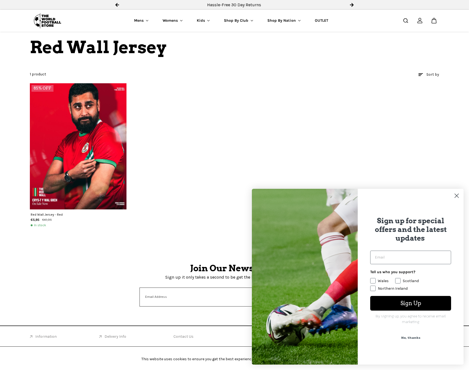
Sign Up (410, 303)
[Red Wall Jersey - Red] (78, 146)
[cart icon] (434, 20)
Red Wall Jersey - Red (47, 214)
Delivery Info (115, 336)
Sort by (432, 74)
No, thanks (410, 337)
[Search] (406, 20)
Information (46, 336)
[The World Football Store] (47, 21)
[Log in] (420, 20)
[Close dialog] (456, 195)
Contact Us (183, 336)
